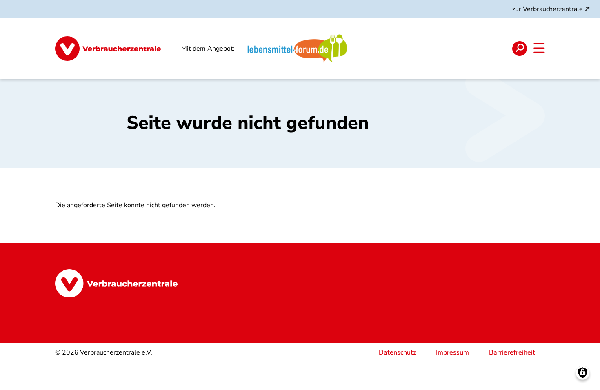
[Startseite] (113, 48)
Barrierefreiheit (512, 352)
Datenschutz (397, 352)
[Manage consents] (583, 373)
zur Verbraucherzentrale (547, 8)
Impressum (452, 352)
